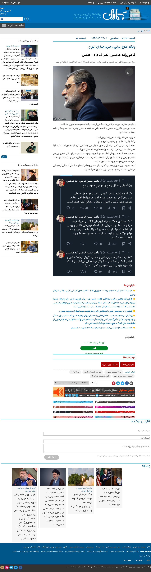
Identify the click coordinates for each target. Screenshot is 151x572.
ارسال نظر (52, 457)
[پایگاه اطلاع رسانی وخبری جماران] (99, 14)
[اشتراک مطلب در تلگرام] (118, 383)
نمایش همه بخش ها (16, 25)
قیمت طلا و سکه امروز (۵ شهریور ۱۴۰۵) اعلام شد (11, 79)
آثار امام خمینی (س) (128, 2)
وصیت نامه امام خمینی (76, 547)
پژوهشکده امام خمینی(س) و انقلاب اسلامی (26, 551)
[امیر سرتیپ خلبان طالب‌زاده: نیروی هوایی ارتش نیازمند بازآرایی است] (29, 247)
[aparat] (7, 567)
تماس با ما (127, 560)
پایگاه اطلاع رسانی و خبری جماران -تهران (111, 46)
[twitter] (16, 567)
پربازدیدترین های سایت (28, 41)
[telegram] (11, 567)
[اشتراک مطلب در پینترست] (113, 383)
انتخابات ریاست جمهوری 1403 (123, 376)
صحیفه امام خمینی (139, 547)
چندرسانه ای (144, 2)
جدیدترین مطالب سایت (28, 165)
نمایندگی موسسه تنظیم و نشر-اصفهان (52, 551)
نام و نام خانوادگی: (144, 430)
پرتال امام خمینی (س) (132, 551)
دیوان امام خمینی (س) (113, 547)
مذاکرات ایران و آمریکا (110, 364)
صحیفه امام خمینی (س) (107, 2)
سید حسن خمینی (56, 547)
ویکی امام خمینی (145, 555)
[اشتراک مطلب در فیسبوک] (127, 383)
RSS (148, 560)
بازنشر (140, 31)
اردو (19, 2)
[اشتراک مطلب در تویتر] (122, 383)
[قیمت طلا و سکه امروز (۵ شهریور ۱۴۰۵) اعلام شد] (29, 80)
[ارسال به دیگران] (131, 383)
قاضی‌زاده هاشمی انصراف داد (100, 376)
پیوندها (91, 2)
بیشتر (4, 156)
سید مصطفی (90, 547)
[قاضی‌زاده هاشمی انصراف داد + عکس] (94, 93)
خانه (148, 31)
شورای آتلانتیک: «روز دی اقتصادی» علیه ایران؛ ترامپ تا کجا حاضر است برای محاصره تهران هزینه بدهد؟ (109, 497)
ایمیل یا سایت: (145, 438)
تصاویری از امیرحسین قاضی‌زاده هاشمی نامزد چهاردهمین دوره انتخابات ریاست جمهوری (95, 311)
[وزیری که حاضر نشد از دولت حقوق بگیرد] (29, 147)
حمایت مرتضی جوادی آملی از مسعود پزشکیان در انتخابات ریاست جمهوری (102, 328)
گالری (65, 547)
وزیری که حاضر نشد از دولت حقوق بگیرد (11, 145)
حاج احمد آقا (100, 547)
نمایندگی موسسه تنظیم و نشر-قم (75, 551)
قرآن (38, 547)
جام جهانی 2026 (128, 364)
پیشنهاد (146, 466)
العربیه (13, 2)
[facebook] (20, 567)
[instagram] (2, 567)
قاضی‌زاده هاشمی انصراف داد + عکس (108, 55)
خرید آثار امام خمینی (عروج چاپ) (97, 551)
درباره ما (139, 560)
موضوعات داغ (129, 357)
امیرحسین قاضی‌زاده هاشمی (92, 372)
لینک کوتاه (93, 382)
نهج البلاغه (45, 547)
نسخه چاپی (114, 38)
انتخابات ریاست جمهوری (113, 372)
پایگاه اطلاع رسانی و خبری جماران (118, 566)
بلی (93, 348)
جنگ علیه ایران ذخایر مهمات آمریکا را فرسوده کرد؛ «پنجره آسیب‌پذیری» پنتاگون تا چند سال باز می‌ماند (20, 230)
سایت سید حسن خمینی (117, 551)
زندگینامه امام (126, 547)
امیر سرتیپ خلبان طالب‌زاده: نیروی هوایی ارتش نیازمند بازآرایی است (10, 247)
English (5, 2)
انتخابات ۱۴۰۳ (75, 372)
